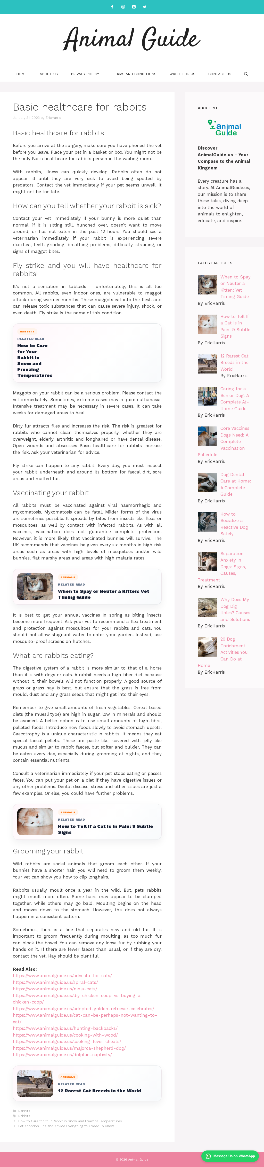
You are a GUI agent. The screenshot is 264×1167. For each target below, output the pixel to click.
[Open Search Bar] (246, 74)
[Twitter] (144, 7)
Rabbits (24, 1111)
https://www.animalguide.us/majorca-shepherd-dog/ (69, 1048)
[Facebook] (112, 7)
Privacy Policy (85, 74)
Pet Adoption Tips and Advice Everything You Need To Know (66, 1126)
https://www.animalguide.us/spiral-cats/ (55, 982)
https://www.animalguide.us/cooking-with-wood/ (65, 1035)
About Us (49, 74)
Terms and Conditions (134, 74)
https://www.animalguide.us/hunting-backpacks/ (65, 1028)
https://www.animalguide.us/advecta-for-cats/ (62, 975)
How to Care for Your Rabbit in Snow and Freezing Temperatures (35, 360)
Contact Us (219, 74)
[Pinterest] (133, 7)
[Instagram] (123, 7)
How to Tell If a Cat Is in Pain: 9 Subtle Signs (105, 829)
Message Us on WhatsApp (234, 1156)
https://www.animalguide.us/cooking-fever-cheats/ (67, 1041)
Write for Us (182, 74)
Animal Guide (132, 40)
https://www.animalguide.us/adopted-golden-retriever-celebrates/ (83, 1008)
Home (21, 74)
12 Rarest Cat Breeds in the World (99, 1090)
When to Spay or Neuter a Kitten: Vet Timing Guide (103, 594)
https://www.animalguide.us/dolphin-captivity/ (62, 1054)
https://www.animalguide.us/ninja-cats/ (55, 988)
